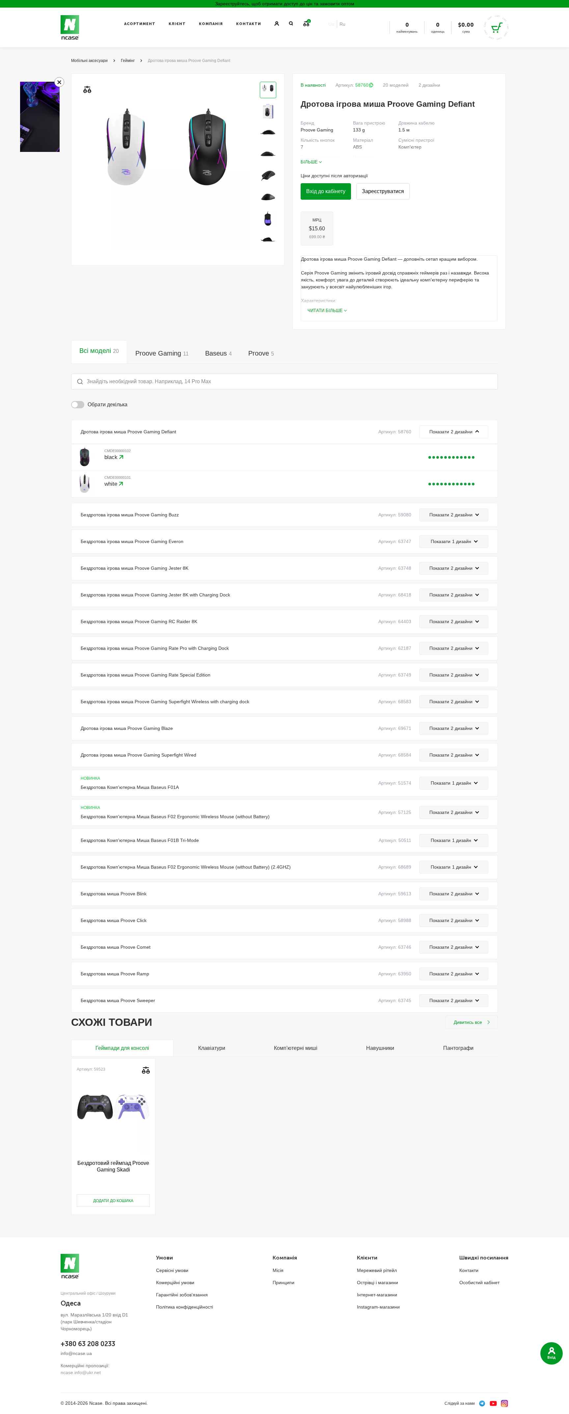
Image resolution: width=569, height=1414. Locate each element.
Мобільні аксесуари (89, 60)
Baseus (218, 353)
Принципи (283, 1282)
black (111, 457)
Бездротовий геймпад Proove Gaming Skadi (113, 1166)
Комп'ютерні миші (295, 1048)
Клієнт (177, 24)
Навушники (380, 1048)
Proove (261, 353)
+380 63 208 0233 (88, 1344)
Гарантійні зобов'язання (182, 1294)
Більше (309, 161)
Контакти (248, 24)
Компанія (211, 24)
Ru (342, 24)
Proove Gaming (162, 353)
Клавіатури (211, 1048)
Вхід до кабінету (325, 191)
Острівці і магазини (377, 1282)
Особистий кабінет (479, 1282)
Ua (331, 24)
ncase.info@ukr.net (81, 1372)
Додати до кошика (113, 1200)
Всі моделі (99, 350)
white (111, 484)
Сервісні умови (172, 1270)
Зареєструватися (383, 191)
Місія (278, 1270)
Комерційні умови (175, 1282)
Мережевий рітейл (377, 1270)
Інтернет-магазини (377, 1294)
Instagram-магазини (378, 1307)
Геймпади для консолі (122, 1048)
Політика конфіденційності (184, 1307)
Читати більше (325, 310)
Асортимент (139, 24)
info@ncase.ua (76, 1353)
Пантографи (458, 1048)
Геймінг (128, 60)
